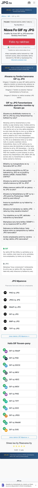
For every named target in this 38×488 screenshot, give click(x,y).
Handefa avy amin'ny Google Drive (20, 47)
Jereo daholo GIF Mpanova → (19, 437)
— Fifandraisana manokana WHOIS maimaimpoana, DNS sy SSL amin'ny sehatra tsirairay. (19, 455)
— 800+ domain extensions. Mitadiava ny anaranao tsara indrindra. (19, 10)
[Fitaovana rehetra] (29, 2)
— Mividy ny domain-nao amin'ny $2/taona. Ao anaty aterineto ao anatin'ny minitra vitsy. (19, 68)
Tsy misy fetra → (19, 25)
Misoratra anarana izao (19, 60)
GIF (9, 16)
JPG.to (3, 16)
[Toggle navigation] (34, 2)
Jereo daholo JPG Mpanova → (19, 336)
